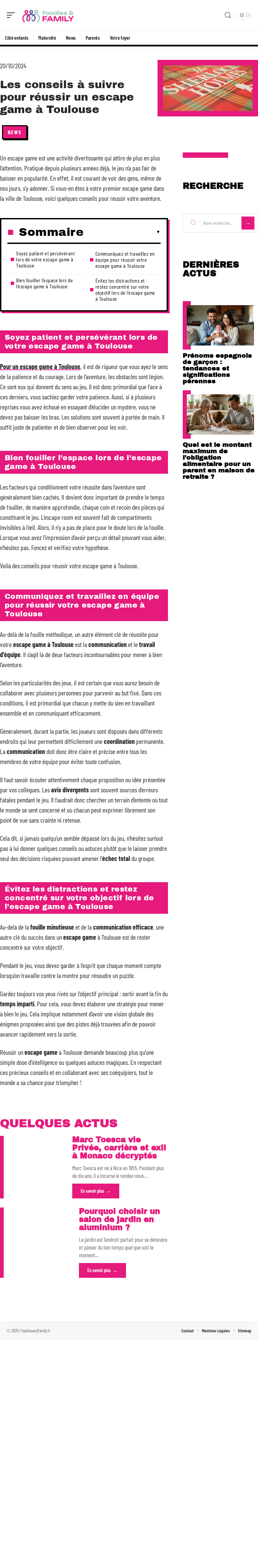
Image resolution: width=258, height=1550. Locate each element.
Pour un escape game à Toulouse (40, 366)
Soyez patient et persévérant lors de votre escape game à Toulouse (45, 259)
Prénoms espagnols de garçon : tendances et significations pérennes (217, 368)
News (15, 132)
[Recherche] (227, 15)
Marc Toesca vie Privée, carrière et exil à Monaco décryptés (119, 1148)
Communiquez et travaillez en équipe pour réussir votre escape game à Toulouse (125, 259)
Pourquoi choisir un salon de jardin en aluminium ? (119, 1219)
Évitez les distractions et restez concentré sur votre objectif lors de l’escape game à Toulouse (125, 289)
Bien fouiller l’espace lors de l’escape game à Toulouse (44, 283)
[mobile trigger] (12, 15)
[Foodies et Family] (48, 15)
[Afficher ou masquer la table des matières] (122, 232)
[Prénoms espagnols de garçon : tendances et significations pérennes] (220, 325)
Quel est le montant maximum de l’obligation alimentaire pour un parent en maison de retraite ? (219, 460)
